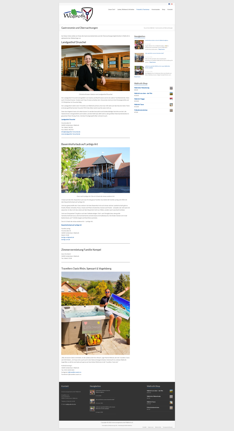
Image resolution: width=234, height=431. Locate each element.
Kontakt (170, 9)
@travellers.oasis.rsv (74, 372)
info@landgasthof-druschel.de (70, 132)
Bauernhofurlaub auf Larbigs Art (71, 225)
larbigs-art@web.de (67, 237)
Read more (161, 49)
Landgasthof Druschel (68, 119)
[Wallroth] (77, 7)
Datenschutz (158, 427)
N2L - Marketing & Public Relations (123, 425)
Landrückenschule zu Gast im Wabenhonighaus (156, 40)
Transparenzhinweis (168, 427)
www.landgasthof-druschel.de (70, 134)
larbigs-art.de (65, 239)
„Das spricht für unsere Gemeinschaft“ (154, 53)
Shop (163, 9)
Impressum (151, 427)
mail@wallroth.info (70, 404)
